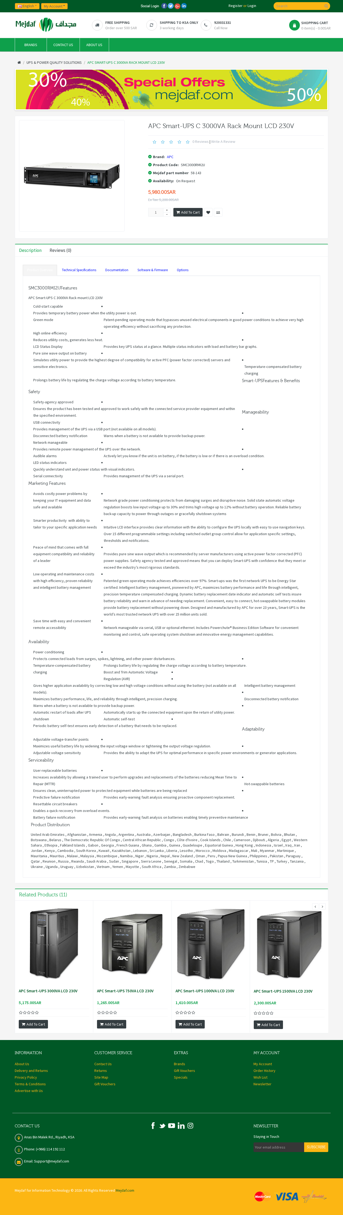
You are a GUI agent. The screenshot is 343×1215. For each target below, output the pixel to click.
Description (30, 250)
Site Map (101, 1077)
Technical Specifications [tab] (79, 270)
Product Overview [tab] (40, 270)
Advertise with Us (29, 1090)
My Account (262, 1063)
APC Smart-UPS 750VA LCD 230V (125, 991)
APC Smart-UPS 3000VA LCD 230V (48, 991)
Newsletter (262, 1084)
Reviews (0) (61, 250)
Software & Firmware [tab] (152, 270)
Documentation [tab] (116, 270)
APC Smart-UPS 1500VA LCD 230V (283, 991)
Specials (181, 1077)
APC (170, 156)
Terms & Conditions (30, 1084)
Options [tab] (182, 270)
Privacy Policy (26, 1077)
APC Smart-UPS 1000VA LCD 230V (205, 991)
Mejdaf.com (125, 1190)
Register (236, 5)
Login (252, 5)
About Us (22, 1063)
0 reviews (200, 141)
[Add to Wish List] (208, 212)
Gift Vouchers (104, 1084)
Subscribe (316, 1147)
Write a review (223, 141)
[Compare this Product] (218, 212)
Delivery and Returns (31, 1070)
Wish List (260, 1077)
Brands (179, 1063)
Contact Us (103, 1063)
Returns (100, 1070)
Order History (264, 1070)
